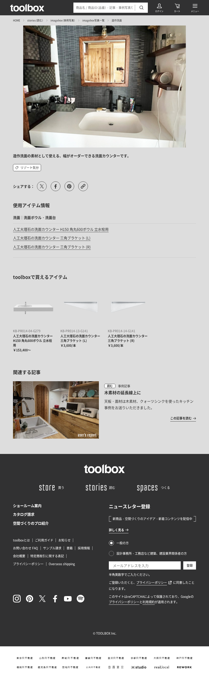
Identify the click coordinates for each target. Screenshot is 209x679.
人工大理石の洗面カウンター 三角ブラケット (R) (52, 246)
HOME (16, 20)
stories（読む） (35, 20)
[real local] (161, 667)
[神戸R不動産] (184, 658)
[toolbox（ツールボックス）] (27, 7)
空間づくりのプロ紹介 (31, 523)
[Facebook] (55, 598)
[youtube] (68, 598)
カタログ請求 (23, 514)
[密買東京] (115, 667)
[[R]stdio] (138, 667)
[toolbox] (104, 468)
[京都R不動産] (138, 658)
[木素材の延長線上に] (104, 409)
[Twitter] (42, 598)
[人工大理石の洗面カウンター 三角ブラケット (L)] (80, 306)
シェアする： (23, 186)
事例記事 (124, 386)
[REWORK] (184, 667)
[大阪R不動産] (161, 658)
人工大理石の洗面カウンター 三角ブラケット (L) (51, 237)
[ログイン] (159, 7)
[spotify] (80, 598)
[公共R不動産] (93, 667)
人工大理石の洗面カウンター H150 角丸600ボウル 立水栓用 (61, 229)
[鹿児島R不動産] (47, 667)
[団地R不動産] (70, 667)
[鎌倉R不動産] (93, 658)
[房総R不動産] (70, 658)
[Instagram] (17, 598)
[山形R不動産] (47, 658)
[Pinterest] (29, 598)
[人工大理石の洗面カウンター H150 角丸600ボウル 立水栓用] (33, 306)
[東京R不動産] (24, 658)
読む (110, 386)
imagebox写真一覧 (93, 20)
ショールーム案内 (27, 505)
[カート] (177, 7)
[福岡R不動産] (24, 667)
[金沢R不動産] (115, 658)
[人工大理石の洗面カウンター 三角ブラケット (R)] (128, 306)
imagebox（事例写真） (62, 20)
